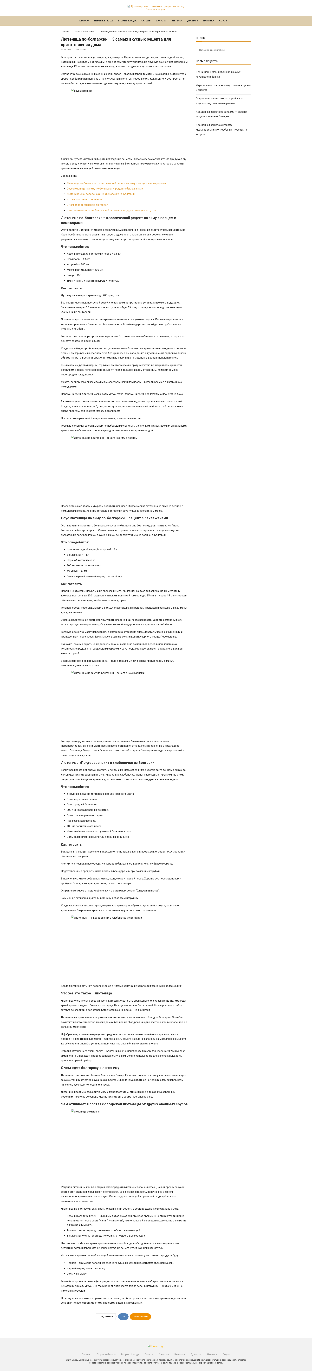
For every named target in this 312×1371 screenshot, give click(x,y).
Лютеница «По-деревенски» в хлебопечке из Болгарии (101, 194)
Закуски (161, 20)
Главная (84, 20)
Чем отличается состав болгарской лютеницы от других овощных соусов (111, 210)
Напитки (208, 20)
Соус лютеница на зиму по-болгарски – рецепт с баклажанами (105, 188)
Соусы (223, 20)
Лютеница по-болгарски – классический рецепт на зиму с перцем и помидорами (116, 183)
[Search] (234, 20)
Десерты (192, 20)
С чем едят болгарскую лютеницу (87, 204)
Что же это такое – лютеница (84, 199)
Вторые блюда (127, 20)
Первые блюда (103, 20)
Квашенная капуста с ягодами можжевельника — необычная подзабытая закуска (222, 129)
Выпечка (176, 20)
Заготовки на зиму (84, 31)
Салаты (146, 20)
